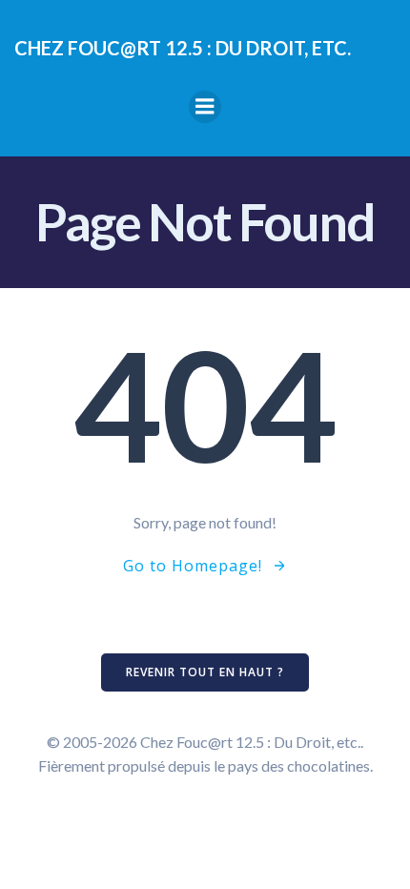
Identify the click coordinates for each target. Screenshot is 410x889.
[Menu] (205, 107)
